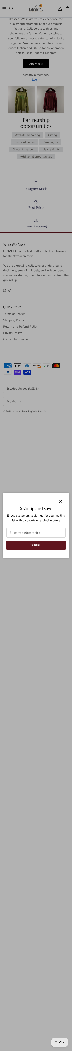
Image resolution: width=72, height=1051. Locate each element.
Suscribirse (36, 545)
